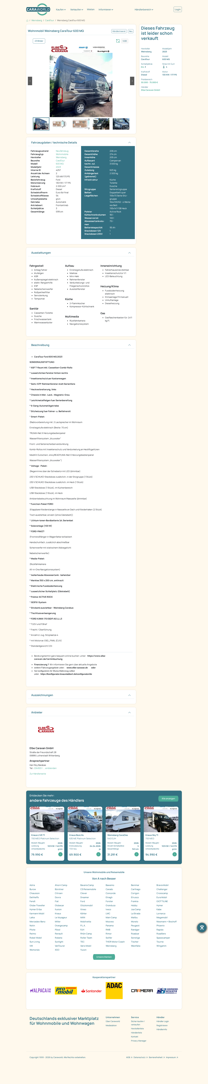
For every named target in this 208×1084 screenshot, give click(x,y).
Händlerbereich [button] (143, 9)
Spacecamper (163, 937)
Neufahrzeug (62, 150)
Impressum (171, 1057)
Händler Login (162, 1021)
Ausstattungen (41, 253)
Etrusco (135, 897)
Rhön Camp (86, 933)
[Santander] (91, 990)
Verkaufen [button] (75, 9)
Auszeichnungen (42, 695)
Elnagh (109, 897)
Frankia (134, 901)
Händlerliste (136, 1032)
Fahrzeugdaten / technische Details (54, 142)
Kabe (158, 909)
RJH (82, 929)
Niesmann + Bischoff (166, 921)
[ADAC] (114, 990)
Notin (32, 925)
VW (31, 945)
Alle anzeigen (168, 798)
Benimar (135, 885)
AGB (128, 1057)
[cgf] (167, 990)
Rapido (159, 929)
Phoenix (160, 925)
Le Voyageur (61, 917)
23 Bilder (39, 40)
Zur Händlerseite (38, 773)
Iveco (108, 909)
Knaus (58, 913)
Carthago (135, 889)
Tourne (160, 941)
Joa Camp (136, 909)
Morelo (134, 921)
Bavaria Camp (87, 885)
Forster (109, 901)
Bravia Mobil (162, 885)
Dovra (58, 897)
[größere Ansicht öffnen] (118, 40)
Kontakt (134, 1036)
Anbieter (36, 712)
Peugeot (135, 925)
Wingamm (161, 945)
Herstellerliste (137, 1028)
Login (178, 9)
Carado (109, 889)
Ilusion (58, 909)
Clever (83, 893)
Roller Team (86, 937)
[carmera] (142, 990)
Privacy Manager (138, 1040)
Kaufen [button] (60, 9)
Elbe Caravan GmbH (150, 90)
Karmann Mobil (37, 913)
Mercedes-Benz (37, 921)
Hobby (134, 905)
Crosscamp (162, 893)
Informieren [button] (105, 9)
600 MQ (60, 163)
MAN (82, 917)
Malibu (134, 917)
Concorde (111, 893)
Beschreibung (40, 345)
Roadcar (135, 933)
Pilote (32, 929)
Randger (135, 929)
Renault (59, 933)
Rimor (109, 933)
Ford (82, 901)
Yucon (83, 949)
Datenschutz (139, 1057)
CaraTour (60, 160)
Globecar (59, 905)
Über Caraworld (113, 1021)
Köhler (83, 913)
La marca (160, 913)
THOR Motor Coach (115, 941)
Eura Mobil (161, 897)
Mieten (91, 9)
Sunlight (59, 941)
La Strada (135, 913)
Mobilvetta (85, 921)
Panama (109, 925)
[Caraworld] (38, 9)
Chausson (35, 893)
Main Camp (111, 917)
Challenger (162, 889)
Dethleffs (34, 897)
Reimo (33, 933)
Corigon (135, 893)
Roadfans (161, 933)
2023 (58, 166)
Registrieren (162, 1025)
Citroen (59, 893)
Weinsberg (61, 157)
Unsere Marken (104, 956)
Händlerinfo (161, 1029)
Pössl (57, 929)
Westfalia (135, 945)
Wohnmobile (62, 154)
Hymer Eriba (36, 909)
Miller (58, 921)
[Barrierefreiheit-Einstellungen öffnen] (202, 927)
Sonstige (135, 937)
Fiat (57, 901)
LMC (108, 913)
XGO (57, 949)
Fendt (32, 901)
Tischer (135, 941)
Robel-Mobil (36, 937)
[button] (30, 81)
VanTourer (60, 945)
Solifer (109, 937)
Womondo (35, 949)
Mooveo (110, 921)
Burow (33, 889)
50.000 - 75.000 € (149, 82)
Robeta (58, 937)
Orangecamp (61, 925)
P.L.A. (83, 925)
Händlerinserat (119, 31)
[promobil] (66, 990)
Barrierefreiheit (156, 1057)
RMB (108, 929)
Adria (32, 885)
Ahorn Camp (61, 885)
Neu (130, 31)
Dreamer (84, 897)
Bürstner (59, 889)
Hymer (159, 905)
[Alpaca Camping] (41, 990)
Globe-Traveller (37, 905)
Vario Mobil (85, 945)
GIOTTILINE (162, 901)
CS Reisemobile (88, 889)
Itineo (83, 909)
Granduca (110, 905)
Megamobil (162, 917)
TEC (82, 941)
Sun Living (35, 941)
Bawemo (110, 885)
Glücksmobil (86, 905)
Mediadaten (111, 1025)
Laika (32, 917)
